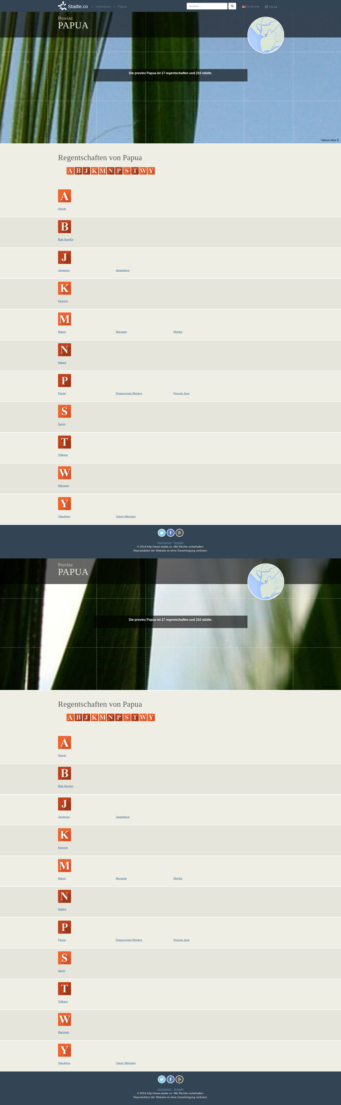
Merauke (121, 331)
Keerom (63, 301)
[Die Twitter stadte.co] (162, 532)
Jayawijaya (122, 270)
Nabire (62, 362)
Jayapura (64, 270)
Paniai (62, 393)
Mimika (177, 331)
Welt (271, 7)
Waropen (63, 485)
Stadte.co (78, 6)
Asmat (62, 208)
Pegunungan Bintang (129, 393)
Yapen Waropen (126, 516)
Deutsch (251, 6)
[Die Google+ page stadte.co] (179, 532)
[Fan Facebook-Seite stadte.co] (171, 532)
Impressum (164, 542)
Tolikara (63, 454)
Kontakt (179, 542)
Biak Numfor (65, 239)
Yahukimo (64, 516)
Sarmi (61, 424)
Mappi (62, 331)
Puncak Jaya (181, 393)
